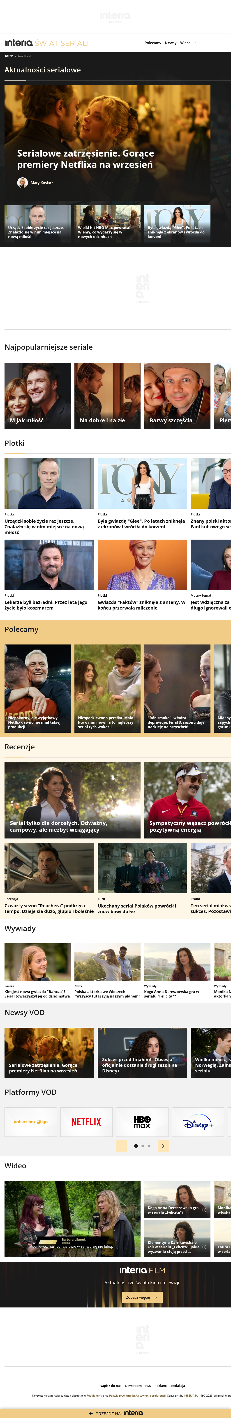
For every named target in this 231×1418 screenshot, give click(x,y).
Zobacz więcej (138, 1297)
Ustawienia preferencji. (151, 1395)
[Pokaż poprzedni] (121, 1146)
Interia (9, 56)
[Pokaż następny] (163, 1146)
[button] (188, 42)
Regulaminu (94, 1395)
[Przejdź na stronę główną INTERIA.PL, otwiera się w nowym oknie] (19, 42)
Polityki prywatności (122, 1395)
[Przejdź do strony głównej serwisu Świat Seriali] (61, 42)
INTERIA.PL (191, 1395)
